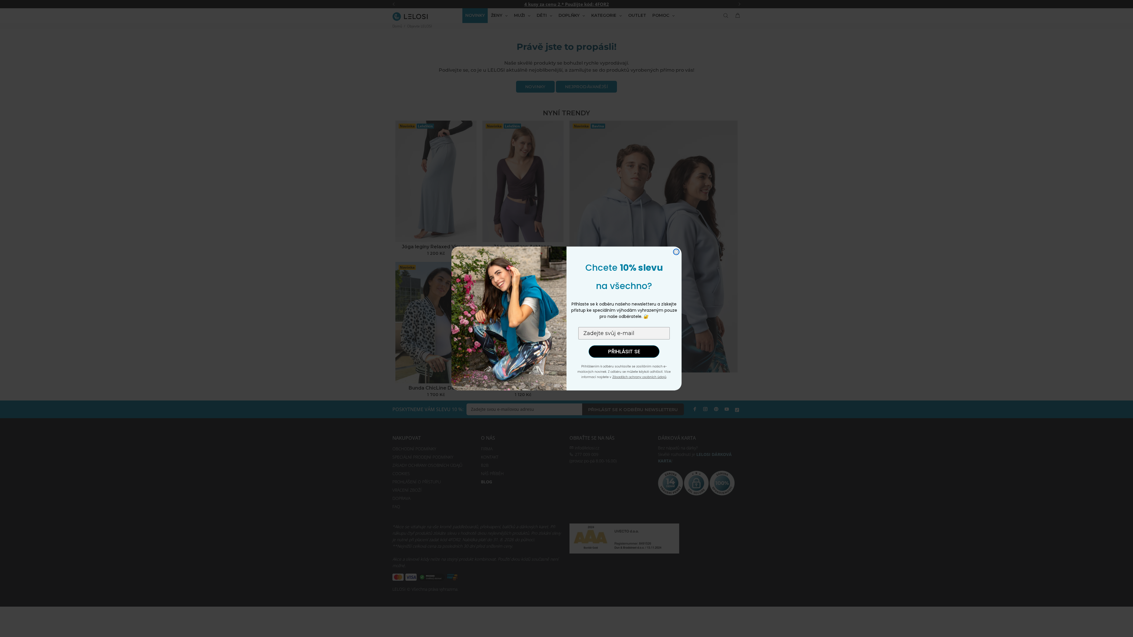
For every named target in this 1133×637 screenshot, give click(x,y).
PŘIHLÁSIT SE (624, 351)
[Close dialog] (676, 252)
